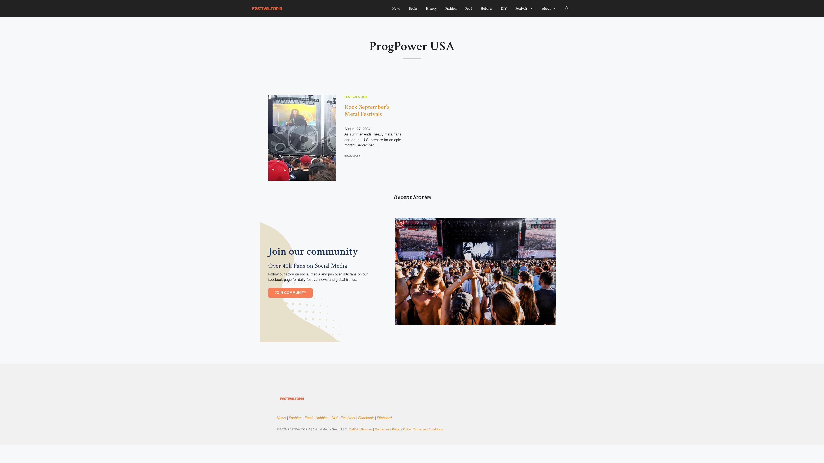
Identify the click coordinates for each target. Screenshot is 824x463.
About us (366, 429)
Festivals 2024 (355, 97)
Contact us (382, 429)
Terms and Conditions (428, 429)
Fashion (451, 8)
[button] (567, 8)
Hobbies (486, 8)
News (396, 8)
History (431, 8)
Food (468, 8)
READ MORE (352, 156)
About (546, 8)
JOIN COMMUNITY (290, 293)
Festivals (521, 8)
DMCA (353, 429)
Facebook (366, 418)
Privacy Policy (402, 429)
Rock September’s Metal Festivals (366, 110)
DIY (504, 8)
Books (413, 8)
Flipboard (384, 418)
